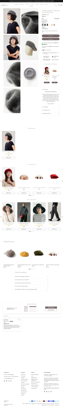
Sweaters (31, 4)
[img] (6, 319)
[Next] (58, 253)
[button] (44, 14)
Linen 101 (22, 387)
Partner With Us (24, 380)
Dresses (46, 4)
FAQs (32, 376)
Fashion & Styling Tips (25, 384)
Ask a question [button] (51, 310)
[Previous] (5, 253)
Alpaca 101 (23, 393)
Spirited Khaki (54, 25)
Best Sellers (22, 4)
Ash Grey (43, 25)
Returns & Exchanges (35, 382)
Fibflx (7, 404)
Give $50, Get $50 (24, 379)
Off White (49, 25)
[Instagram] (8, 380)
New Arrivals (16, 4)
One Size (44, 20)
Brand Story (23, 374)
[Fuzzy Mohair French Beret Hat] (38, 254)
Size (50, 18)
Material (43, 27)
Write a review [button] (51, 307)
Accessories (31, 6)
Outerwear (37, 4)
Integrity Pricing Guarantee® (34, 380)
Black (45, 25)
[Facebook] (4, 380)
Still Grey (47, 25)
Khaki (52, 25)
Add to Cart (50, 35)
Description (45, 89)
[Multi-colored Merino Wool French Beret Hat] (24, 254)
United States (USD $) (6, 401)
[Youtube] (6, 380)
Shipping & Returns (47, 113)
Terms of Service (34, 386)
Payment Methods (34, 385)
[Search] (59, 5)
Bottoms (42, 4)
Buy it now (51, 39)
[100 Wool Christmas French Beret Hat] (53, 254)
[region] (31, 256)
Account (55, 5)
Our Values (23, 376)
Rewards (22, 377)
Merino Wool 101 (24, 391)
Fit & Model (45, 107)
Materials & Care (46, 110)
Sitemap (22, 395)
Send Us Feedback (34, 374)
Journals (22, 382)
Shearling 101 (23, 388)
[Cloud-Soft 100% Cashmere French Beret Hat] (10, 254)
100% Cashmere (45, 28)
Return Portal (33, 383)
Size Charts (23, 385)
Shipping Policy (34, 377)
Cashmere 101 (23, 390)
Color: (45, 23)
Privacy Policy (34, 388)
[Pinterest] (10, 380)
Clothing (27, 4)
